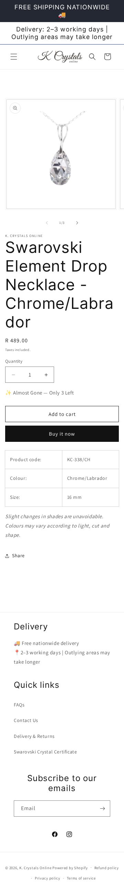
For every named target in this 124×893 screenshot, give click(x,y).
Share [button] (18, 555)
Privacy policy (47, 878)
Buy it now (62, 433)
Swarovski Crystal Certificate (45, 752)
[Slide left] (46, 222)
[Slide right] (77, 222)
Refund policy (106, 867)
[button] (13, 56)
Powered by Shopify (70, 867)
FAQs (19, 705)
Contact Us (26, 720)
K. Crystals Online (35, 867)
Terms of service (81, 878)
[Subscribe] (102, 808)
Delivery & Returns (34, 736)
